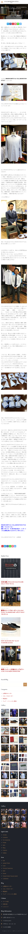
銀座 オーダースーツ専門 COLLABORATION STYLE (15, 931)
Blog (13, 15)
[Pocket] (15, 24)
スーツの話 (6, 901)
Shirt (4, 871)
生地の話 (5, 904)
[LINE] (18, 24)
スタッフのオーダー (8, 696)
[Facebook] (10, 24)
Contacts (5, 837)
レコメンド (6, 906)
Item (4, 845)
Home (8, 15)
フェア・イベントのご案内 (10, 701)
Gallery (5, 853)
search (25, 684)
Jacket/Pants (6, 863)
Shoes (4, 873)
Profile (4, 842)
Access (5, 835)
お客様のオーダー (7, 693)
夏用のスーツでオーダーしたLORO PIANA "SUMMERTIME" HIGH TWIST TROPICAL (12, 612)
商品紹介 (19, 15)
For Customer (6, 840)
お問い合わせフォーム (9, 917)
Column (5, 850)
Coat (4, 865)
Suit (4, 860)
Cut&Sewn (5, 878)
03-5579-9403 (7, 920)
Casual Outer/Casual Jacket (10, 876)
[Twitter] (20, 24)
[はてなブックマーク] (8, 24)
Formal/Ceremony (8, 868)
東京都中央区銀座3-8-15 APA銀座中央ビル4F (15, 914)
